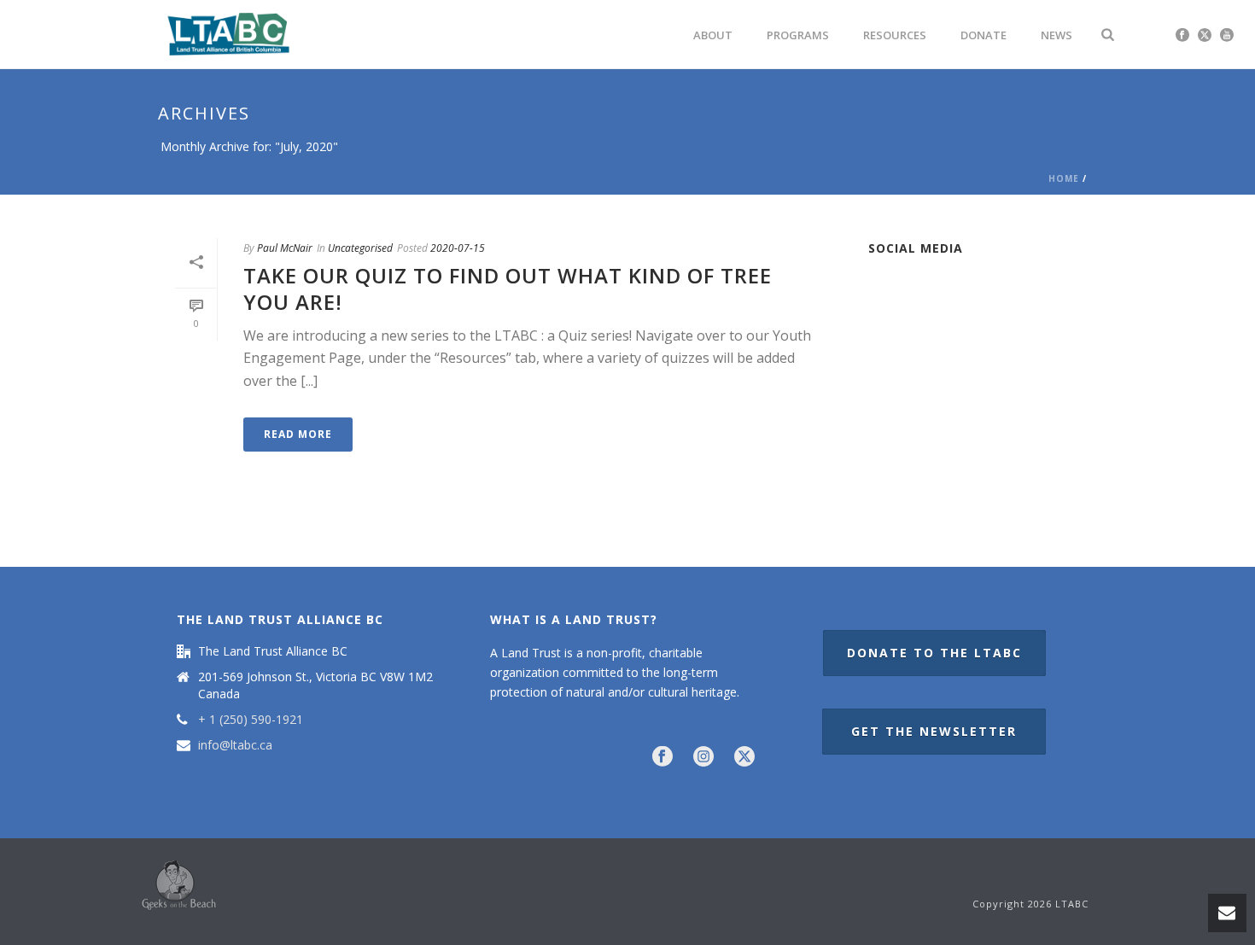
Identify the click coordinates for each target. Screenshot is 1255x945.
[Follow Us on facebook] (662, 757)
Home (1063, 178)
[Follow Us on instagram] (703, 757)
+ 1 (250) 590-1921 (250, 719)
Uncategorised (360, 248)
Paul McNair (284, 248)
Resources (894, 35)
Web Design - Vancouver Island (179, 885)
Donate (983, 35)
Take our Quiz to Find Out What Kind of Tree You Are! (507, 288)
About (713, 35)
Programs (798, 35)
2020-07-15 (457, 248)
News (1056, 35)
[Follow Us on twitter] (744, 757)
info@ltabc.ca (235, 745)
